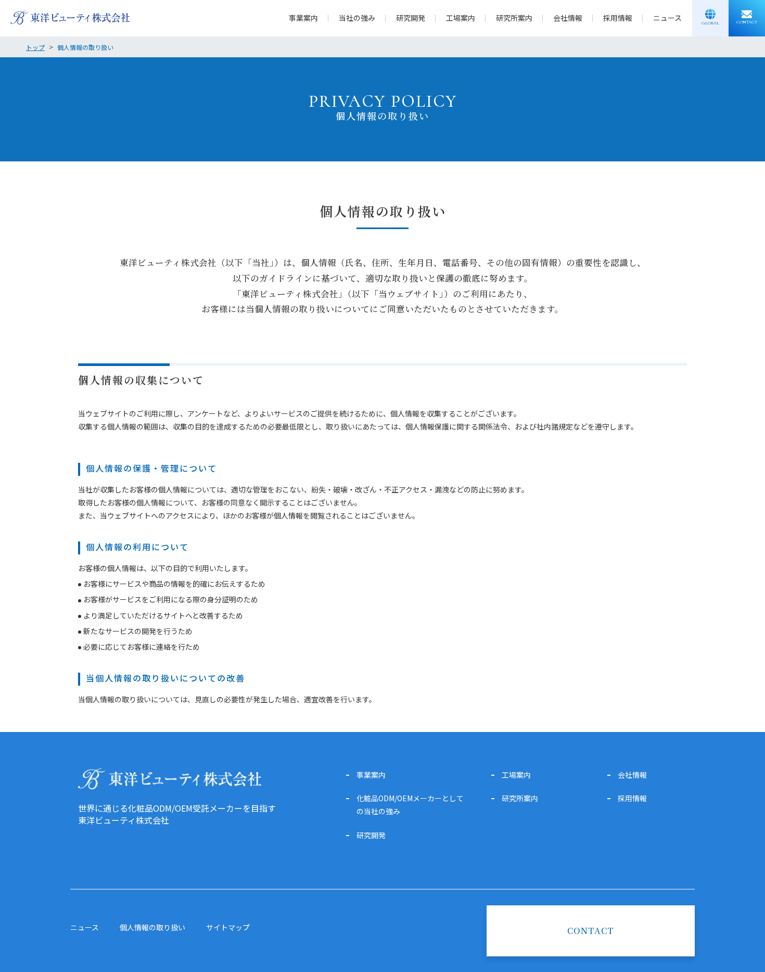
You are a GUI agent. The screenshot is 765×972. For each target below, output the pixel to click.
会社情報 (567, 17)
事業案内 (303, 17)
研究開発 (410, 17)
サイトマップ (228, 927)
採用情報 (617, 17)
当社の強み (357, 17)
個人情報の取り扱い (152, 927)
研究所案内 (514, 17)
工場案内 (460, 17)
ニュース (667, 17)
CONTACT (590, 931)
